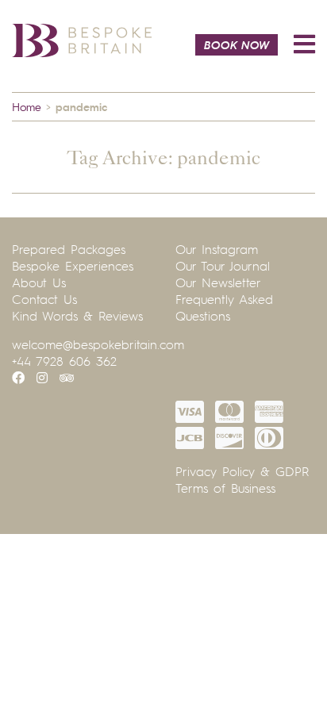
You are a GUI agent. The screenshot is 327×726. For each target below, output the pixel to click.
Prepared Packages (68, 249)
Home (26, 106)
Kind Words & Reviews (77, 316)
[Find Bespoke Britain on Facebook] (18, 378)
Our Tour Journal (222, 266)
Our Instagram (216, 249)
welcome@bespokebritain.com (98, 344)
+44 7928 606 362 (64, 361)
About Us (39, 282)
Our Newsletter (218, 282)
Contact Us (44, 299)
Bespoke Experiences (72, 266)
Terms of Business (225, 488)
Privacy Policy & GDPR (242, 471)
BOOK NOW (236, 44)
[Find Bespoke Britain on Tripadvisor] (67, 378)
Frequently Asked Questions (224, 307)
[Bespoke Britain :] (82, 38)
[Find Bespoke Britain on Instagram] (42, 378)
